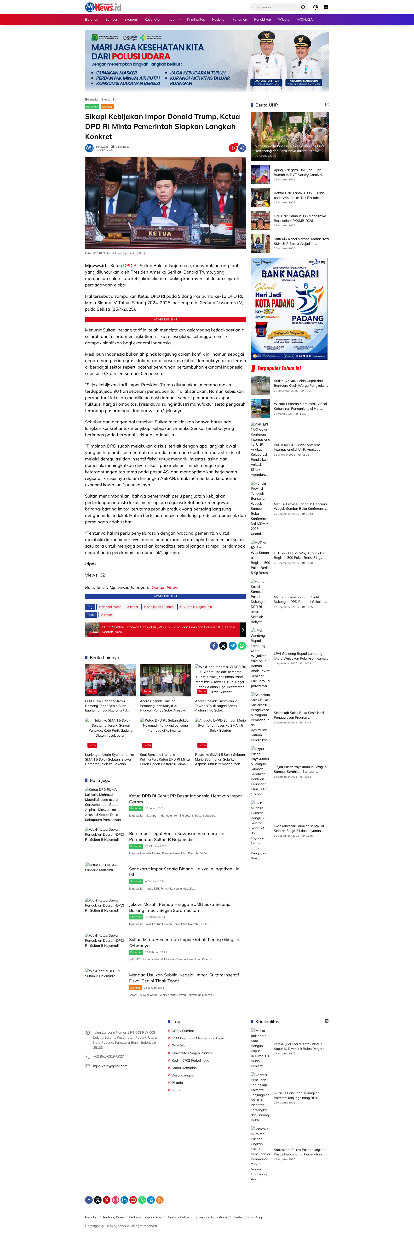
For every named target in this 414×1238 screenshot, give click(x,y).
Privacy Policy (178, 1217)
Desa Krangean (184, 1075)
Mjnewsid (102, 147)
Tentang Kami (113, 1217)
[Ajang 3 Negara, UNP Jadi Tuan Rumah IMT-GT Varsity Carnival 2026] (260, 174)
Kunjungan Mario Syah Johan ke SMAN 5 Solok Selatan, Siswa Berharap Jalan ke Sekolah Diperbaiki (109, 759)
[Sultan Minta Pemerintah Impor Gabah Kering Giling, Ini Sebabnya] (105, 948)
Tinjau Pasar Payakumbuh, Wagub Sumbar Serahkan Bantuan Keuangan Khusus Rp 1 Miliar (300, 769)
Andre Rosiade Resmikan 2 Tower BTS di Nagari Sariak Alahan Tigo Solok (216, 705)
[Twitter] (223, 646)
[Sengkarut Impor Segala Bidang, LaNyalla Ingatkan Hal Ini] (105, 878)
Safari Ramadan (184, 1068)
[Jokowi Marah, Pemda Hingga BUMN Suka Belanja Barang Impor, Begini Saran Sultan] (105, 913)
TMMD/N (178, 1045)
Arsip (259, 1217)
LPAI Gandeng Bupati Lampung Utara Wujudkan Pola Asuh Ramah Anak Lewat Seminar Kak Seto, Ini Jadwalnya (301, 656)
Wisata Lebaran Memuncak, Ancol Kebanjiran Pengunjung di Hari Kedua (300, 406)
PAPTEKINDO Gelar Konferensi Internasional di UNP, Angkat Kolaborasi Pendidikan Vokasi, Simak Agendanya (297, 447)
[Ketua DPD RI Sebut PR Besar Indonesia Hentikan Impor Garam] (105, 804)
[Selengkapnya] (327, 104)
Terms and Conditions (210, 1217)
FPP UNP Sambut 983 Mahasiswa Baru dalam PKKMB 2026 (300, 218)
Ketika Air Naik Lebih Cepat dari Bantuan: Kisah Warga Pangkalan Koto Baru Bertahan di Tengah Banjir (300, 383)
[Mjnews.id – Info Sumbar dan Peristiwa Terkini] (103, 7)
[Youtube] (133, 1200)
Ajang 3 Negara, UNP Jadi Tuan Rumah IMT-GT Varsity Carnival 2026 (298, 172)
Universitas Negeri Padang (192, 1053)
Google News (165, 587)
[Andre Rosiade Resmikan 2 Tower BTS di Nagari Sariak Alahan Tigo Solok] (220, 680)
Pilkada (177, 1083)
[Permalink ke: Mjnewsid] (90, 148)
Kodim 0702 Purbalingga (190, 1060)
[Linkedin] (124, 1200)
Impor (108, 614)
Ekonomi (107, 106)
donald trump (111, 607)
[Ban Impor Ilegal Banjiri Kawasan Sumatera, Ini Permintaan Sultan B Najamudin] (105, 842)
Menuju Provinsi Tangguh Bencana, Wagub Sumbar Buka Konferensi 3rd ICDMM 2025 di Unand (301, 506)
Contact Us (241, 1217)
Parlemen (92, 106)
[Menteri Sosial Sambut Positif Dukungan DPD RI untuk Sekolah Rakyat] (260, 601)
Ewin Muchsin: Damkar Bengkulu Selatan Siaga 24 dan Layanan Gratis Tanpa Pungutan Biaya (299, 828)
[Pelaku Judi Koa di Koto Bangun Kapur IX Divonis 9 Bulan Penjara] (260, 1048)
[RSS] (160, 1200)
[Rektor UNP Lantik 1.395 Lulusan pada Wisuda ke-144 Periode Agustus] (260, 197)
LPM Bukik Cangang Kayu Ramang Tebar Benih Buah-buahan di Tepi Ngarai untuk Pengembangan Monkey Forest (109, 706)
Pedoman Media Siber (146, 1217)
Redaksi (91, 1217)
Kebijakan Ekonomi (160, 607)
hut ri (176, 1090)
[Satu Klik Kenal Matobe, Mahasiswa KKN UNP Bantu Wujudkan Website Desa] (260, 243)
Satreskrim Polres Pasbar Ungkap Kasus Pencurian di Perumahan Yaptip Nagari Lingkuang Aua (299, 1152)
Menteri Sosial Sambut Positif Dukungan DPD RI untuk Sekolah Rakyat (299, 599)
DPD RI (130, 265)
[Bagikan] (242, 148)
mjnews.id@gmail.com (110, 1066)
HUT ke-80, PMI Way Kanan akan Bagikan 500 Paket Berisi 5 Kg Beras (300, 555)
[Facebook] (214, 646)
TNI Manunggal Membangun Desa (198, 1038)
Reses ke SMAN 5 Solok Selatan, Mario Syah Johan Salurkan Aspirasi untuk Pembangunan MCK (220, 759)
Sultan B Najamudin (197, 607)
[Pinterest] (106, 1200)
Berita (92, 691)
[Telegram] (233, 646)
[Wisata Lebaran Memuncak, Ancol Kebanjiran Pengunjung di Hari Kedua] (260, 408)
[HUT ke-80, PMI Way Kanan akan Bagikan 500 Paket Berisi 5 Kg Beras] (260, 557)
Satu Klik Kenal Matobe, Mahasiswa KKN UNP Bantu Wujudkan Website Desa (301, 241)
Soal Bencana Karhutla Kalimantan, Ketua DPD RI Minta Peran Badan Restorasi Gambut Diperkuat (165, 759)
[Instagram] (115, 1200)
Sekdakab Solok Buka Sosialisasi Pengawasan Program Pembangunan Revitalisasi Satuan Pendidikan (300, 715)
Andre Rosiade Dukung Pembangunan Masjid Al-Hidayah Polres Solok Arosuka (163, 705)
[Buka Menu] (326, 7)
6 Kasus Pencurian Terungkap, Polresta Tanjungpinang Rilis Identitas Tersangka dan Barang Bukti (298, 1095)
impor (134, 607)
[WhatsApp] (242, 646)
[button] (303, 7)
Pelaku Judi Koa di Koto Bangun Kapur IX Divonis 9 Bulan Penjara (299, 1046)
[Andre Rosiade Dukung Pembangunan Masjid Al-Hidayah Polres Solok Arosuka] (165, 680)
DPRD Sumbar (183, 1031)
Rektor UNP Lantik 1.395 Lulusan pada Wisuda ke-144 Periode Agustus (299, 195)
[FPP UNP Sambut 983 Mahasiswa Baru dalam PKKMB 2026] (260, 220)
